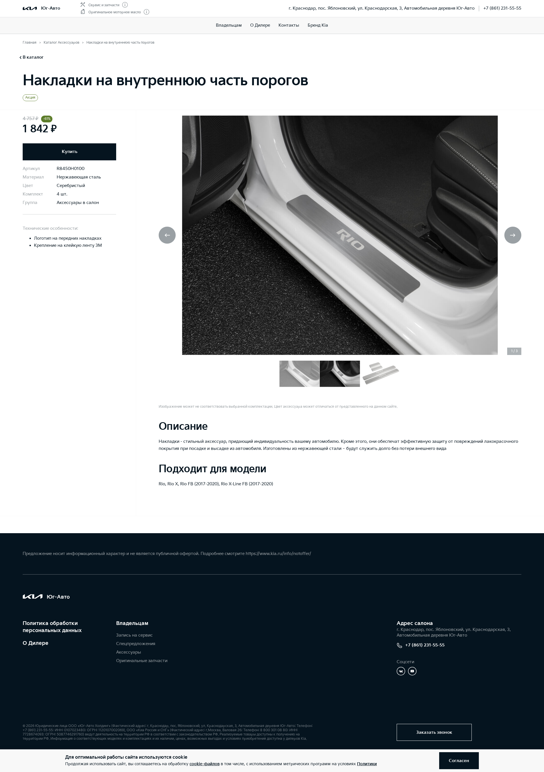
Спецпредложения (135, 643)
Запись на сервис (134, 635)
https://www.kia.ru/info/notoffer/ (278, 553)
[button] (512, 235)
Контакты (289, 25)
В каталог (33, 57)
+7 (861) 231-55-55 (502, 8)
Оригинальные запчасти (141, 660)
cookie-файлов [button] (205, 764)
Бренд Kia (318, 25)
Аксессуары (128, 652)
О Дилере (260, 25)
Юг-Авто (50, 8)
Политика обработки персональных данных (52, 626)
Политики (367, 764)
